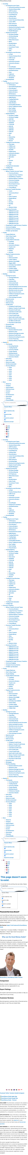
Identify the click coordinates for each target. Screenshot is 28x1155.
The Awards (9, 344)
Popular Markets (10, 113)
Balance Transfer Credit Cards (17, 308)
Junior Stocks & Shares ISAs (16, 20)
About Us (8, 383)
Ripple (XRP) (12, 263)
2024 (10, 369)
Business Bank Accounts (15, 329)
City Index (11, 144)
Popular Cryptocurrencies (13, 254)
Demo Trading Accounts (15, 106)
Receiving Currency (14, 184)
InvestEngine (12, 66)
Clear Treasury (13, 196)
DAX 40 (11, 126)
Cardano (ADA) (13, 268)
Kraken (11, 250)
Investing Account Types (12, 5)
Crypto (5, 232)
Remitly (11, 203)
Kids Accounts (10, 302)
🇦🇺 (14, 1089)
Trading (5, 81)
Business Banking (10, 328)
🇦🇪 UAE (8, 428)
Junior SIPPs (12, 21)
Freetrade (11, 59)
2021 (10, 375)
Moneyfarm (12, 76)
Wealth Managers (13, 30)
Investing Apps (13, 25)
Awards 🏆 (6, 342)
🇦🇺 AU (7, 429)
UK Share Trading (13, 115)
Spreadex (11, 157)
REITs (10, 41)
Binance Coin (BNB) (14, 261)
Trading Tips (9, 167)
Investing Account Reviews (13, 52)
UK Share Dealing (13, 34)
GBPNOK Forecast (14, 218)
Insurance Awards (13, 356)
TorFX (10, 191)
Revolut (11, 202)
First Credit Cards (13, 313)
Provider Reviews (4, 1052)
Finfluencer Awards (14, 355)
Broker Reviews (4, 1032)
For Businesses (10, 394)
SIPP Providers (13, 11)
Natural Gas (12, 137)
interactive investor (14, 61)
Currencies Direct (14, 193)
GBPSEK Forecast (13, 221)
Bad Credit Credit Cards (15, 317)
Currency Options (13, 182)
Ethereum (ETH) (13, 257)
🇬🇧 (3, 424)
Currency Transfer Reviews (13, 189)
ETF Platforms (12, 38)
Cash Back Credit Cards (15, 311)
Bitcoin (11, 140)
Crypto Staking (10, 238)
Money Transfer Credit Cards (16, 319)
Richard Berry (3, 977)
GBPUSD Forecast (14, 223)
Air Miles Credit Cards (15, 320)
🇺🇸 (9, 1089)
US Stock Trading (13, 117)
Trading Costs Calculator (12, 166)
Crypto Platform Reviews (12, 239)
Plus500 (11, 149)
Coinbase (11, 241)
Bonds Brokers (13, 43)
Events (8, 393)
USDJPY (11, 131)
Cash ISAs (11, 279)
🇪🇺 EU (7, 437)
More (4, 382)
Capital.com (12, 148)
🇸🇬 (21, 1089)
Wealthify (11, 77)
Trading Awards (13, 347)
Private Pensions (13, 12)
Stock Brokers (13, 18)
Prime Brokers (12, 112)
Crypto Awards (13, 351)
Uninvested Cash (13, 283)
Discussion (9, 396)
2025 (10, 367)
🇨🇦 (19, 1089)
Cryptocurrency (4, 1043)
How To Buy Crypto (11, 236)
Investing (5, 3)
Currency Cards (13, 185)
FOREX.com (12, 146)
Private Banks (9, 301)
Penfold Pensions (13, 70)
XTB (10, 164)
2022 (10, 373)
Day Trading (12, 108)
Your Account (3, 1072)
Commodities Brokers (14, 104)
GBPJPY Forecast (13, 216)
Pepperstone (12, 151)
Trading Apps (12, 101)
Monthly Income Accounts (16, 290)
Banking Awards (13, 353)
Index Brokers (12, 103)
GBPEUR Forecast (13, 214)
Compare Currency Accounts (8, 1049)
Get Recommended (11, 364)
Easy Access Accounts (15, 292)
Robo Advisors (13, 23)
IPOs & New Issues (14, 39)
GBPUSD (11, 130)
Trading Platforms (13, 99)
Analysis (8, 385)
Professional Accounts (15, 95)
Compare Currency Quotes (13, 229)
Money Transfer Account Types (14, 171)
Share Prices (3, 1023)
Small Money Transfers (15, 176)
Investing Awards (13, 346)
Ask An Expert (9, 387)
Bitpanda (11, 248)
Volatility (11, 139)
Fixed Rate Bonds (13, 284)
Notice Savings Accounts (15, 288)
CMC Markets (12, 155)
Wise (10, 200)
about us (16, 1120)
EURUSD (11, 128)
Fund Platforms (13, 14)
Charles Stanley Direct (15, 56)
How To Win (9, 360)
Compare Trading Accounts (7, 1029)
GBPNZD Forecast (14, 220)
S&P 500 (11, 119)
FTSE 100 (11, 124)
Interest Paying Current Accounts (18, 286)
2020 (10, 376)
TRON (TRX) (12, 272)
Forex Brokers (12, 88)
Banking (5, 274)
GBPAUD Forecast (14, 211)
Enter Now (8, 358)
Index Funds (12, 45)
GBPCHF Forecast (13, 212)
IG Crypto (11, 243)
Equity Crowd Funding (15, 29)
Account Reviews (4, 1011)
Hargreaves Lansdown (15, 68)
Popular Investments (11, 32)
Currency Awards (13, 349)
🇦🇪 (11, 1089)
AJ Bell (11, 54)
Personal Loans (10, 324)
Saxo (10, 72)
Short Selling (12, 110)
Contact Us (3, 1075)
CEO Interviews (10, 389)
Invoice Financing (13, 338)
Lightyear (11, 74)
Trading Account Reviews (13, 142)
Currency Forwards (14, 180)
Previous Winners (10, 365)
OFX (10, 194)
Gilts (10, 50)
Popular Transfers (4, 1055)
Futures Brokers (13, 90)
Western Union (13, 207)
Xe (9, 205)
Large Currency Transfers (16, 175)
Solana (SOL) (12, 266)
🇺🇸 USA (8, 426)
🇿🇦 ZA (7, 431)
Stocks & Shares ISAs (14, 9)
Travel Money (12, 187)
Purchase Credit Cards (15, 322)
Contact (8, 391)
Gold (10, 133)
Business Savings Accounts (16, 333)
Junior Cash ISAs (13, 295)
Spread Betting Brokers (15, 86)
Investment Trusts (14, 47)
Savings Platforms (14, 277)
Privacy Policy (4, 1087)
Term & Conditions (5, 1084)
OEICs (10, 49)
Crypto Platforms (10, 234)
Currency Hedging (11, 227)
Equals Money (12, 198)
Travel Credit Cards (14, 315)
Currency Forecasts (11, 209)
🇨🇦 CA (7, 433)
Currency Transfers (8, 169)
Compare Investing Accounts (8, 1009)
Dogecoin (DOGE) (13, 270)
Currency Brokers (13, 173)
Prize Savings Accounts (15, 297)
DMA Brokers (12, 97)
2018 (10, 380)
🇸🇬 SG (7, 435)
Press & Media (9, 400)
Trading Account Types (12, 83)
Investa (11, 160)
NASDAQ (11, 122)
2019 (10, 378)
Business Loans (13, 331)
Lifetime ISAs (12, 16)
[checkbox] (11, 410)
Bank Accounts (10, 299)
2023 (10, 371)
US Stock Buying (13, 36)
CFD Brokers (12, 84)
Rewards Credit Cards (15, 310)
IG (9, 65)
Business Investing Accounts (16, 27)
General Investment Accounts (17, 7)
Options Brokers (13, 92)
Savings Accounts (11, 275)
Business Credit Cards (15, 335)
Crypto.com (12, 247)
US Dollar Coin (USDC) (15, 265)
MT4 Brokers (12, 94)
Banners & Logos (10, 362)
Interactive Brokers (14, 63)
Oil (9, 135)
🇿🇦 (16, 1089)
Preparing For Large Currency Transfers (16, 225)
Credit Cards (9, 304)
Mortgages (9, 326)
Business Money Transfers (16, 178)
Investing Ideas (10, 79)
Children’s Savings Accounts (16, 293)
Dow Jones (12, 121)
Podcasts (8, 398)
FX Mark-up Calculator (12, 230)
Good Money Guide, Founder (15, 977)
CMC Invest (12, 57)
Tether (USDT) (13, 259)
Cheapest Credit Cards (15, 306)
